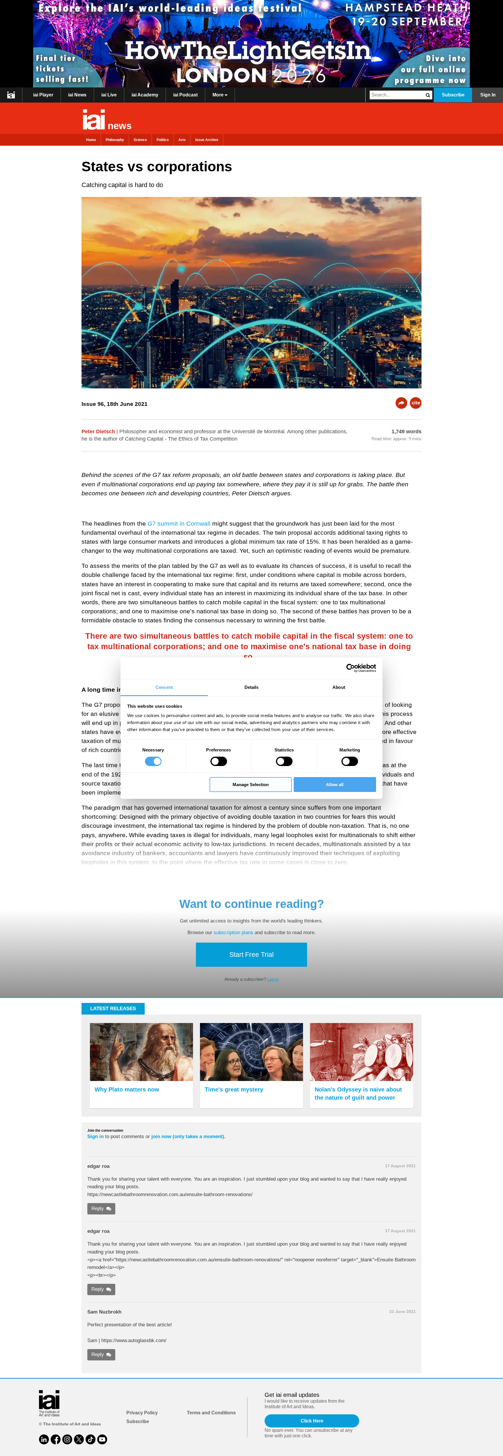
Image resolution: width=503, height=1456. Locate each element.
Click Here (312, 1420)
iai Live (109, 94)
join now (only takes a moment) (187, 1136)
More (218, 94)
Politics (163, 140)
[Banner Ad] (251, 43)
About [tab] (338, 686)
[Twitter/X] (79, 1439)
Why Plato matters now (127, 1089)
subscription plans (233, 932)
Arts (182, 140)
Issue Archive (206, 140)
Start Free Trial (251, 954)
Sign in (95, 1136)
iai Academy (145, 94)
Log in (273, 979)
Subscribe (453, 94)
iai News (77, 94)
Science (140, 140)
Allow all (334, 784)
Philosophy (115, 140)
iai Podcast (185, 94)
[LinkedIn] (44, 1439)
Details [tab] (252, 686)
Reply (97, 1208)
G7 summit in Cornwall (179, 523)
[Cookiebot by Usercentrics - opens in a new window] (350, 668)
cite (416, 403)
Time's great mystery (234, 1089)
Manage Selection (251, 784)
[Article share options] (401, 403)
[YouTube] (102, 1439)
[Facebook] (56, 1439)
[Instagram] (67, 1439)
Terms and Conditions (211, 1412)
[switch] (218, 761)
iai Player (43, 94)
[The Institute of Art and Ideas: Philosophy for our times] (11, 95)
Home (91, 140)
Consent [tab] (164, 686)
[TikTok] (90, 1439)
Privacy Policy (142, 1412)
